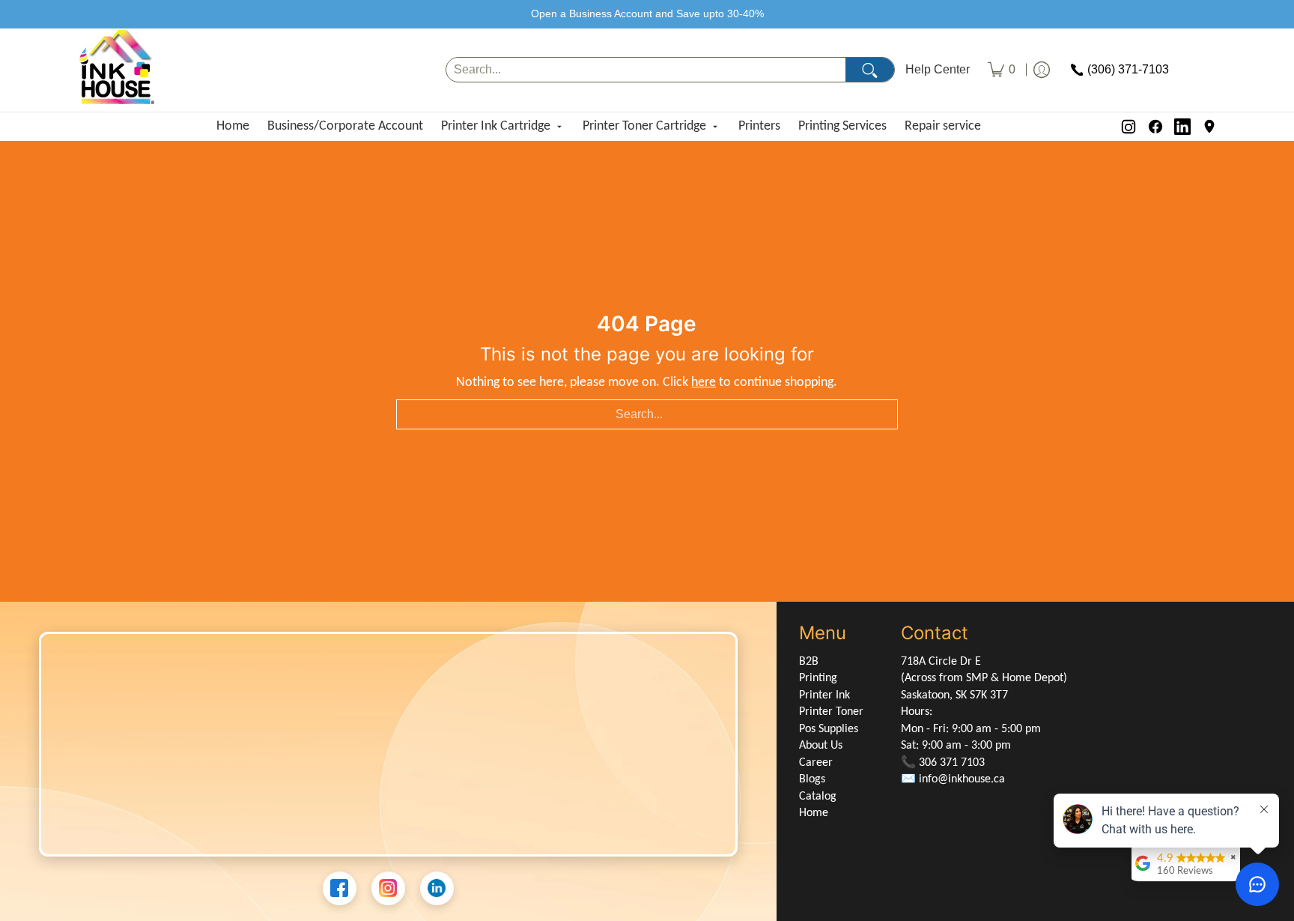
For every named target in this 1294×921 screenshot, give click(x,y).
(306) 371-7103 (1128, 70)
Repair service (943, 126)
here (703, 382)
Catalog (817, 797)
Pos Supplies (828, 729)
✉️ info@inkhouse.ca (953, 779)
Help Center (937, 70)
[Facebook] (1155, 126)
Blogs (812, 779)
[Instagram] (1128, 126)
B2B (808, 662)
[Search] (869, 70)
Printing (818, 678)
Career (816, 763)
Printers (759, 126)
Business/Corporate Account (345, 126)
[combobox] (645, 70)
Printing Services (842, 126)
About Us (820, 746)
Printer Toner (831, 712)
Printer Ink (824, 695)
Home (232, 126)
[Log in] (1042, 70)
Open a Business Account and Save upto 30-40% (647, 13)
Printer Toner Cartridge (644, 126)
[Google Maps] (1209, 126)
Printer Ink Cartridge (495, 126)
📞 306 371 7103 (943, 763)
